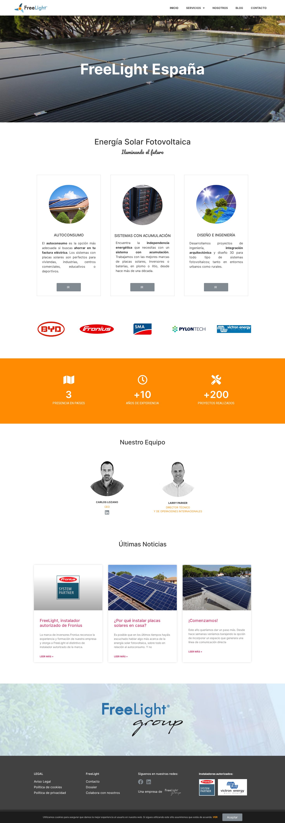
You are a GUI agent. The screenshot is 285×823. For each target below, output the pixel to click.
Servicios (193, 8)
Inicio (174, 8)
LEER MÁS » (47, 656)
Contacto (259, 8)
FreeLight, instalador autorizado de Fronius (61, 623)
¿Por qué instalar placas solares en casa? (137, 623)
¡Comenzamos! (203, 620)
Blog (239, 8)
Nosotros (220, 8)
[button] (69, 287)
